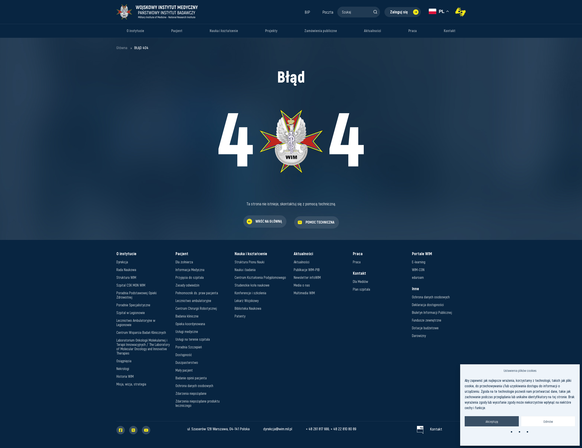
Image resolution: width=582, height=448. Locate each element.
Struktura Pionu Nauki (249, 262)
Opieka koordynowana (190, 324)
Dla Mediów (360, 281)
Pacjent (176, 30)
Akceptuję (492, 421)
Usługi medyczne (187, 331)
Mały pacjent (184, 370)
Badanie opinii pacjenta (191, 378)
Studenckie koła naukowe (252, 285)
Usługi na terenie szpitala (193, 339)
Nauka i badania (245, 269)
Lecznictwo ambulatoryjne (193, 300)
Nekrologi (122, 368)
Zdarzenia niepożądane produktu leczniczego (198, 403)
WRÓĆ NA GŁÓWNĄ (269, 221)
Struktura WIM (126, 277)
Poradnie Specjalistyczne (133, 305)
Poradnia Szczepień (189, 347)
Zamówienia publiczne (320, 30)
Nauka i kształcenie (224, 30)
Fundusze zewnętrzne (426, 320)
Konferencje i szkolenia (250, 293)
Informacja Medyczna (190, 269)
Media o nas (302, 285)
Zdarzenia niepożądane (191, 393)
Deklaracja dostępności (428, 304)
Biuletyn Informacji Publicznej (432, 312)
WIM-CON (418, 269)
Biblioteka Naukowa (248, 308)
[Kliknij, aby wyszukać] (375, 11)
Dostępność (184, 354)
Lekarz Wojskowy (246, 300)
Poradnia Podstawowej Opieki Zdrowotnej (136, 295)
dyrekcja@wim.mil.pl (277, 428)
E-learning (418, 262)
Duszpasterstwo (187, 362)
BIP (307, 12)
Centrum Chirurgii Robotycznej (196, 308)
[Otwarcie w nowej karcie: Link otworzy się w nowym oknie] (460, 12)
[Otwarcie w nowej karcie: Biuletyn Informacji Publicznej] (420, 429)
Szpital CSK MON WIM (130, 285)
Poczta (327, 12)
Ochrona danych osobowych (194, 385)
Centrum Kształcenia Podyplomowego (260, 277)
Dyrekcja (122, 262)
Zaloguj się (399, 12)
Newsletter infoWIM (307, 277)
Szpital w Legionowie (130, 312)
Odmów (548, 421)
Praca (412, 30)
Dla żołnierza (184, 262)
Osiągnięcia (123, 361)
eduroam (418, 277)
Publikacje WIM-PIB (307, 269)
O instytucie (135, 30)
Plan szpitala (361, 289)
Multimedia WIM (304, 293)
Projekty (271, 30)
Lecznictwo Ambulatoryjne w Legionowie (135, 322)
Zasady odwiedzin (187, 285)
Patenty (240, 316)
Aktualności (372, 30)
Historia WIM (125, 376)
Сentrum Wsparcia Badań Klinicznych (141, 332)
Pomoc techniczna (320, 222)
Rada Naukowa (126, 269)
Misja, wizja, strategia (131, 384)
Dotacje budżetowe (425, 328)
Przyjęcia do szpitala (190, 277)
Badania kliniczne (187, 316)
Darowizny (419, 335)
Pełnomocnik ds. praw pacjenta (197, 293)
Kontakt (449, 30)
